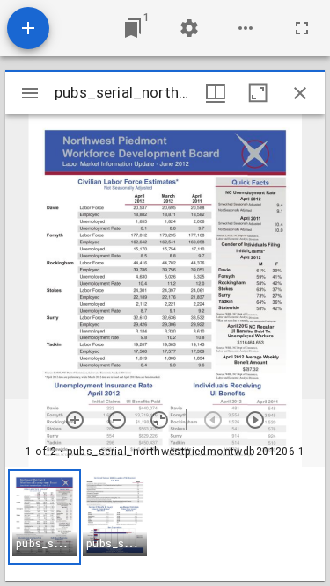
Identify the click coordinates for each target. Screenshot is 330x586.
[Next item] (255, 420)
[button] (44, 517)
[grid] (165, 524)
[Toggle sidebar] (30, 93)
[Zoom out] (117, 420)
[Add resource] (28, 28)
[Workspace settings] (189, 28)
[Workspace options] (245, 28)
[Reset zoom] (159, 420)
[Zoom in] (75, 420)
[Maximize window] (258, 93)
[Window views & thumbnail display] (215, 93)
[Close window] (300, 93)
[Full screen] (302, 28)
